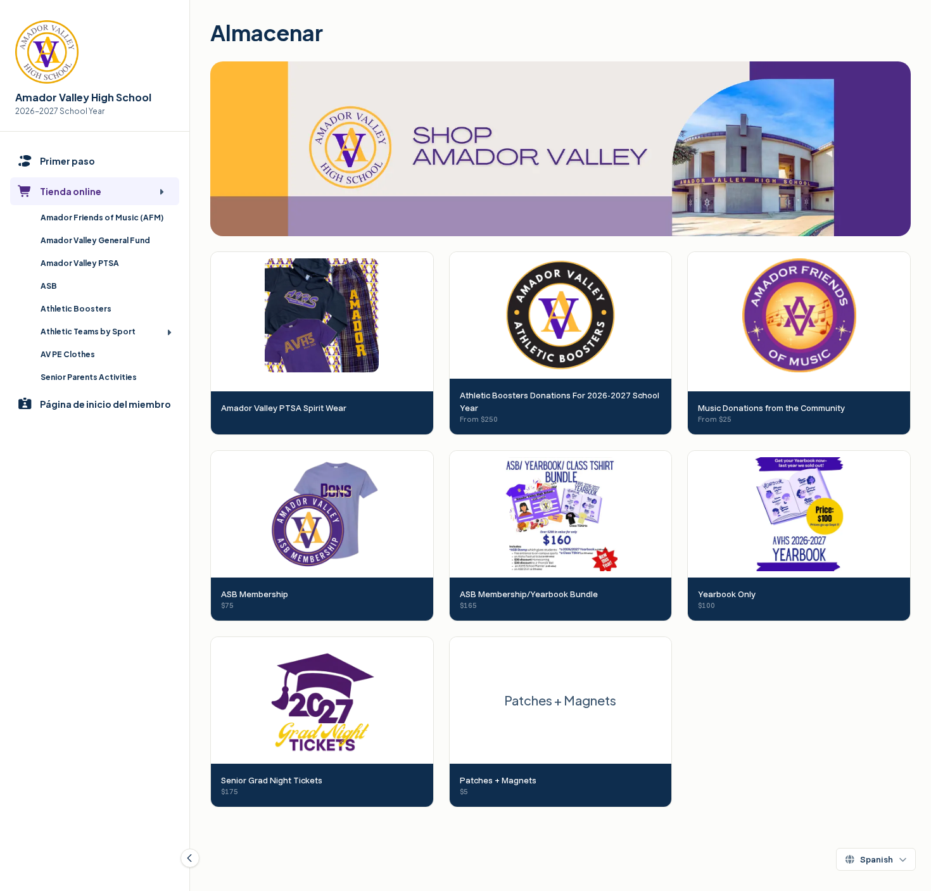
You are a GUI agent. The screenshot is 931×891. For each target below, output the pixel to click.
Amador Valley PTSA (80, 263)
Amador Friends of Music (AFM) (102, 217)
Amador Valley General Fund (95, 240)
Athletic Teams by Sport (88, 331)
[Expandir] (161, 191)
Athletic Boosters (76, 308)
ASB (49, 286)
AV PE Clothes (68, 354)
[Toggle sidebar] (190, 858)
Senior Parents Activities (89, 377)
